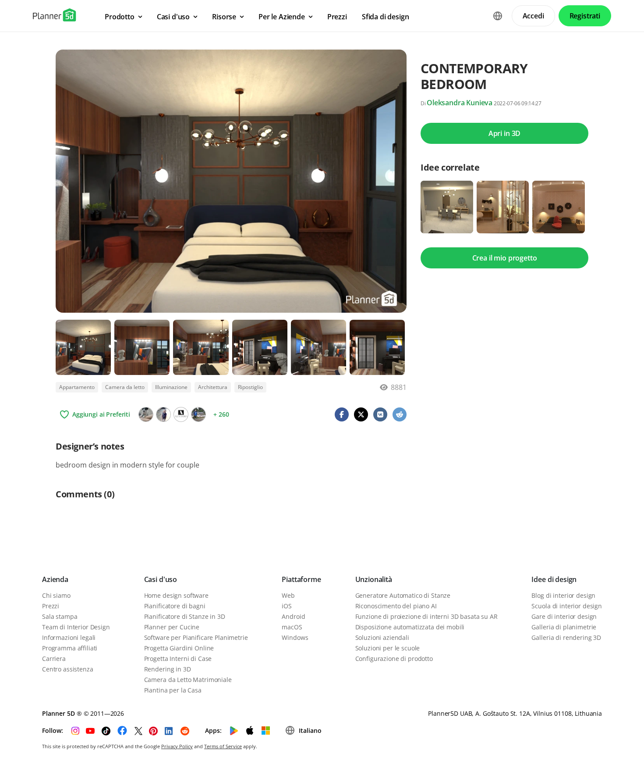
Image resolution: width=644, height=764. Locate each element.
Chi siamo (56, 595)
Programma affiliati (69, 648)
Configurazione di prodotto (394, 658)
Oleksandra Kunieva (459, 102)
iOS (287, 606)
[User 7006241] (198, 414)
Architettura (212, 387)
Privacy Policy (177, 746)
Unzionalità (373, 579)
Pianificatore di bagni (174, 606)
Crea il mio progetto (504, 258)
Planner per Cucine (171, 627)
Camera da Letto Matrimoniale (188, 679)
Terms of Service (223, 746)
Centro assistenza (67, 669)
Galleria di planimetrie (563, 627)
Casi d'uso (160, 579)
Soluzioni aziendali (382, 637)
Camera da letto (125, 387)
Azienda (55, 579)
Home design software (176, 595)
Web (288, 595)
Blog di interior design (563, 595)
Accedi (533, 16)
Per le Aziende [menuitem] (281, 16)
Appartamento (77, 387)
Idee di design (554, 579)
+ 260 (221, 414)
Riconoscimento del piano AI (396, 606)
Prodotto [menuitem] (119, 16)
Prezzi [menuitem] (337, 16)
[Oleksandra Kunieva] (181, 414)
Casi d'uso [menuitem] (173, 16)
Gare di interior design (564, 616)
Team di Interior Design (76, 627)
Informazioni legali (69, 637)
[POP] (146, 414)
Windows (295, 637)
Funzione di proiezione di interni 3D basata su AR (426, 616)
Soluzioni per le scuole (387, 648)
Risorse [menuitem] (224, 16)
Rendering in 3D (167, 669)
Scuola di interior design (566, 606)
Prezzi (50, 606)
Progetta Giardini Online (179, 648)
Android (293, 616)
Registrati (585, 16)
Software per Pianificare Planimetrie (196, 637)
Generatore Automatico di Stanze (403, 595)
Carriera (54, 658)
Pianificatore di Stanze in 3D (184, 616)
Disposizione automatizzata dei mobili (410, 627)
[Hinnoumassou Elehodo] (163, 414)
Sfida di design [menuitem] (385, 16)
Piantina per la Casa (173, 690)
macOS (292, 627)
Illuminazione (171, 387)
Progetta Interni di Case (178, 658)
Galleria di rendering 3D (566, 637)
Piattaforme (301, 579)
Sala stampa (59, 616)
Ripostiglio (250, 387)
